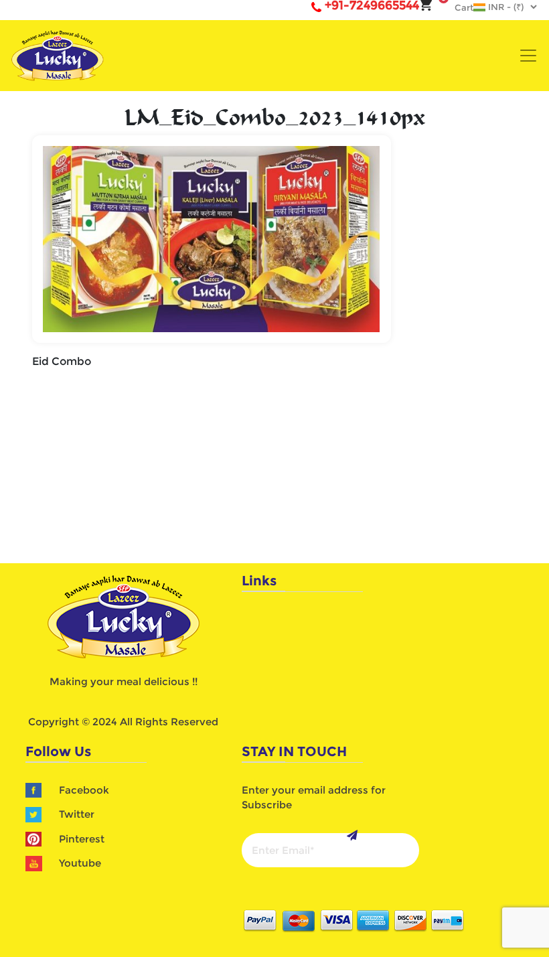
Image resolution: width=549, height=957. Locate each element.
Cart (457, 7)
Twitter (76, 814)
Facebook (84, 790)
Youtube (80, 863)
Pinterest (81, 838)
